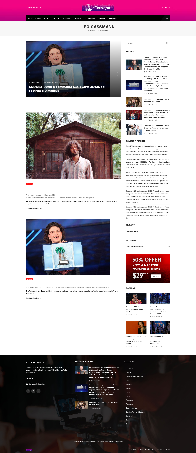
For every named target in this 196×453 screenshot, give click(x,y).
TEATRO (102, 18)
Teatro (128, 420)
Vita (84, 198)
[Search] (167, 43)
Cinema (128, 372)
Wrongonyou (90, 198)
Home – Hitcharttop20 (38, 18)
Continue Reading (32, 208)
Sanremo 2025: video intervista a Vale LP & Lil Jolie (156, 100)
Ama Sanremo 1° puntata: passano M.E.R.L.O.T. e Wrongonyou (157, 339)
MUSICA (78, 18)
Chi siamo (129, 368)
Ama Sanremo (33, 198)
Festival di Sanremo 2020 (79, 287)
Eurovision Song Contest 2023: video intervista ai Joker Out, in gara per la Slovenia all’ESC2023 (148, 164)
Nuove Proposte (104, 287)
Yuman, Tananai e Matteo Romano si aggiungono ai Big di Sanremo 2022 (158, 310)
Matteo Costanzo (71, 198)
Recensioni (129, 400)
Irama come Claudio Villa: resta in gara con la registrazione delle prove (136, 339)
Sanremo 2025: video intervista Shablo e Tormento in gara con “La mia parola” (156, 128)
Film (127, 380)
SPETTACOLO (90, 18)
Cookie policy (87, 442)
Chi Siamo (113, 18)
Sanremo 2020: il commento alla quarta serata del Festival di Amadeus (72, 283)
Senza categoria (131, 408)
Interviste (129, 384)
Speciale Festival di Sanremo (135, 412)
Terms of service (98, 442)
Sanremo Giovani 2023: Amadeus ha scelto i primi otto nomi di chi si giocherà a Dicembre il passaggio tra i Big (148, 215)
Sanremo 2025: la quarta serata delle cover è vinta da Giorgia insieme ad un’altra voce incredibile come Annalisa (157, 113)
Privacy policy (77, 442)
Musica (29, 183)
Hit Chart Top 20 (43, 198)
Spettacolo (129, 416)
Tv (127, 424)
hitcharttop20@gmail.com (37, 384)
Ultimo (80, 198)
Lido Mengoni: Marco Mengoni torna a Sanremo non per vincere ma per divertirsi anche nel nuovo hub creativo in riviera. (147, 199)
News (128, 392)
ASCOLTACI (67, 18)
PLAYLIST (55, 18)
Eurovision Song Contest (134, 376)
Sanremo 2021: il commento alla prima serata (134, 309)
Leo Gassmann (61, 198)
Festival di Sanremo (64, 287)
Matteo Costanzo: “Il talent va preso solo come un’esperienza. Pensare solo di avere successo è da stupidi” (72, 190)
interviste (52, 198)
